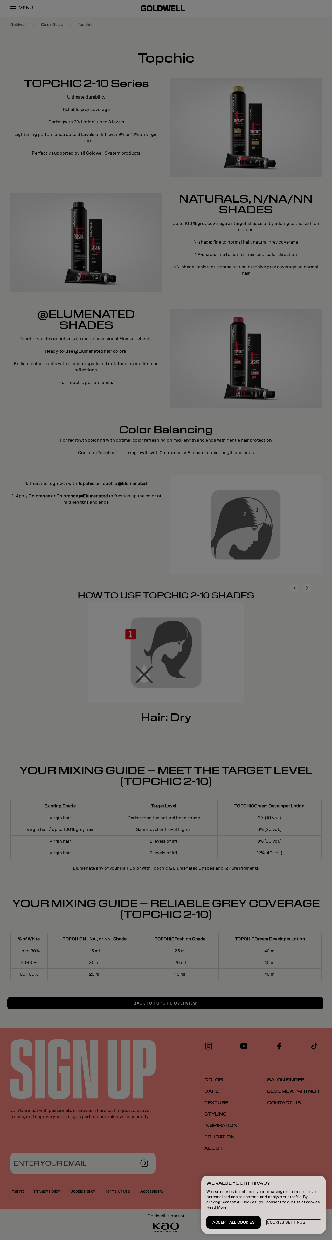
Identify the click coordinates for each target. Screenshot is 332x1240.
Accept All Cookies (233, 1222)
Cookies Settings (286, 1222)
